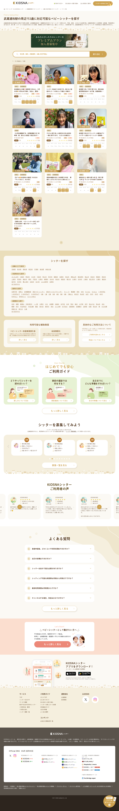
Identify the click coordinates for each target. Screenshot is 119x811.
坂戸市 (14, 282)
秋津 (13, 304)
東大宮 (41, 306)
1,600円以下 (16, 294)
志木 (103, 304)
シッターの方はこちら (102, 3)
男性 (78, 291)
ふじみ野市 (44, 282)
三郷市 (98, 279)
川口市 (33, 277)
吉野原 (85, 306)
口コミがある (31, 296)
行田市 (39, 277)
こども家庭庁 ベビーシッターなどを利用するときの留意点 (97, 786)
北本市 (80, 279)
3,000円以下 (35, 294)
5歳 (61, 294)
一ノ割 (36, 304)
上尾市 (14, 279)
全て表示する (16, 284)
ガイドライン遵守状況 (75, 786)
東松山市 (73, 277)
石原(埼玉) (29, 304)
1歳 (46, 294)
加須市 (62, 277)
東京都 (42, 269)
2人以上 (87, 291)
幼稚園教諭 (27, 291)
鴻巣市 (98, 277)
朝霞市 (46, 279)
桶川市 (69, 279)
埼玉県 (30, 269)
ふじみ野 (57, 306)
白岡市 (52, 282)
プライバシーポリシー (62, 786)
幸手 (86, 304)
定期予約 (14, 291)
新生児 (76, 294)
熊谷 (72, 304)
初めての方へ (59, 3)
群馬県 (25, 269)
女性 (82, 291)
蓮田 (36, 306)
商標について (22, 788)
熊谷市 (28, 277)
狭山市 (87, 277)
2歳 (50, 294)
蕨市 (29, 279)
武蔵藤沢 (79, 306)
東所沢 (47, 306)
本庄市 (67, 277)
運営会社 (6, 786)
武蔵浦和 (72, 306)
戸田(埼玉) (23, 306)
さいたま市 (15, 277)
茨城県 (14, 269)
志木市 (52, 279)
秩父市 (45, 277)
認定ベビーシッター (39, 291)
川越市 (22, 277)
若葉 (90, 306)
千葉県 (36, 269)
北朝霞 (51, 304)
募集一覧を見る (59, 465)
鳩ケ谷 (21, 309)
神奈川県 (48, 269)
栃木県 (19, 269)
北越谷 (57, 304)
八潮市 (86, 279)
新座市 (63, 279)
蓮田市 (104, 279)
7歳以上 (70, 294)
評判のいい (22, 296)
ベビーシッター (55, 23)
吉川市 (38, 282)
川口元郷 (104, 306)
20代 (91, 294)
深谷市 (104, 277)
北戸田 (63, 304)
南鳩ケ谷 (14, 309)
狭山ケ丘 (92, 304)
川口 (46, 304)
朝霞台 (22, 304)
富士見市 (92, 279)
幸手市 (19, 282)
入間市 (40, 279)
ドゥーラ (67, 291)
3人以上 (94, 291)
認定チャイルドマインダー (54, 291)
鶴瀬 (13, 306)
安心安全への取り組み (71, 3)
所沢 (17, 306)
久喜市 (74, 279)
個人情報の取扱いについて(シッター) (26, 786)
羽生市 (92, 277)
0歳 (42, 294)
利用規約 (12, 786)
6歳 (65, 294)
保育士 (21, 291)
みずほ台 (65, 306)
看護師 (73, 291)
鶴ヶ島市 (25, 282)
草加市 (19, 279)
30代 (96, 294)
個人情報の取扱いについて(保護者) (45, 786)
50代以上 (15, 296)
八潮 (25, 309)
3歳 (53, 294)
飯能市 (56, 277)
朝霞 (17, 304)
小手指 (81, 304)
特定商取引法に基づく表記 (10, 788)
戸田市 (35, 279)
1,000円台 (101, 291)
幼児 (87, 294)
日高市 (32, 282)
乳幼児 (82, 294)
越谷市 (25, 279)
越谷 (76, 304)
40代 (101, 294)
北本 (67, 304)
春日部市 (80, 277)
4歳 (57, 294)
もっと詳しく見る (59, 609)
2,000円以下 (25, 294)
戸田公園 (31, 306)
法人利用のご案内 (85, 3)
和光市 (57, 279)
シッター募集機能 (71, 431)
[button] (49, 458)
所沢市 (50, 277)
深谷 (52, 306)
